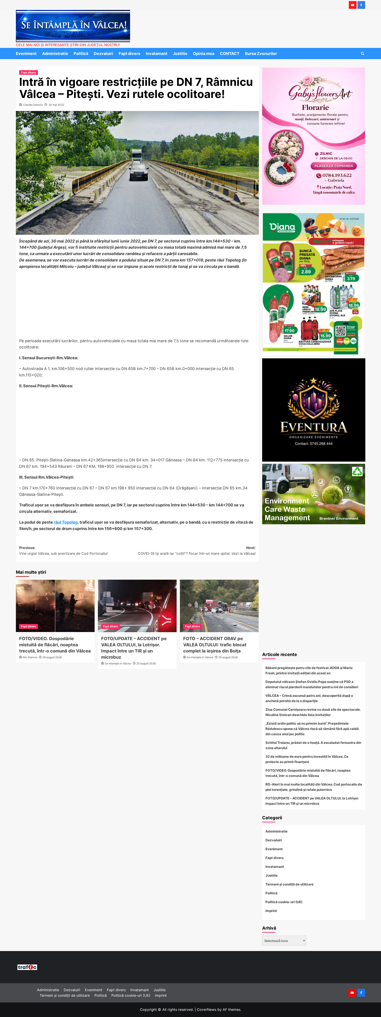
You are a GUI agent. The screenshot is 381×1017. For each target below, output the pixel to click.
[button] (362, 53)
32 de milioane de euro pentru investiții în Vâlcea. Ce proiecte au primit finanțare (306, 759)
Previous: (63, 550)
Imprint (271, 911)
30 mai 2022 (56, 104)
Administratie (55, 53)
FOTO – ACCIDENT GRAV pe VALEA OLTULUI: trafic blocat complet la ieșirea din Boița (215, 645)
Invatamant (156, 53)
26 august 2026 (52, 657)
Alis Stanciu (30, 657)
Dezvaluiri (103, 53)
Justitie (180, 53)
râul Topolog (66, 522)
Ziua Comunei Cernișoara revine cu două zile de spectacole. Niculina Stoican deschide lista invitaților (312, 712)
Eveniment (26, 53)
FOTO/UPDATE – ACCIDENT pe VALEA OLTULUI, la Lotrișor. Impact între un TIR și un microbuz (312, 801)
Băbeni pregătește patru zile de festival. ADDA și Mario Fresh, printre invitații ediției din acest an (309, 670)
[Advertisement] (137, 305)
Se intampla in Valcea (118, 663)
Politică (81, 53)
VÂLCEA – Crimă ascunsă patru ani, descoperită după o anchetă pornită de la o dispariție (309, 698)
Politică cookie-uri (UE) (284, 902)
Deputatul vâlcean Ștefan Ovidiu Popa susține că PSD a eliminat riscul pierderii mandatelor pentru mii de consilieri (311, 684)
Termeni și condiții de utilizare (289, 884)
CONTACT (229, 53)
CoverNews (206, 1009)
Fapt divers (129, 53)
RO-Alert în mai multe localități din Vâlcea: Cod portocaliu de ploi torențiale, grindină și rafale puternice (313, 787)
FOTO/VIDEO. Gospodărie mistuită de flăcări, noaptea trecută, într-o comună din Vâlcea (55, 645)
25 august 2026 (146, 663)
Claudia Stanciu (33, 104)
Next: (197, 550)
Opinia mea (203, 53)
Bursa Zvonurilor (261, 53)
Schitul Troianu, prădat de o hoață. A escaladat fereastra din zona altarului (313, 745)
